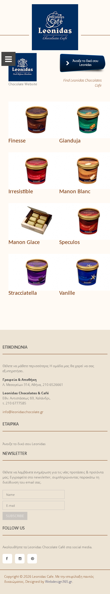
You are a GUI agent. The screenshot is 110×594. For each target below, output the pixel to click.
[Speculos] (80, 221)
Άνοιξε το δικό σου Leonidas (24, 443)
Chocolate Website (22, 84)
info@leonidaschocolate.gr (23, 411)
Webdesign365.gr (58, 581)
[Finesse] (29, 120)
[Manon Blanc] (80, 170)
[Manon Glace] (29, 221)
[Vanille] (80, 272)
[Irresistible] (29, 170)
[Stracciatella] (29, 272)
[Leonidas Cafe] (55, 27)
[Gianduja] (80, 120)
